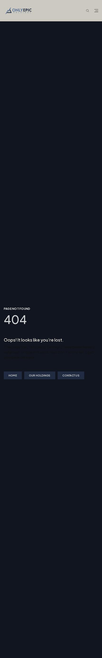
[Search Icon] (87, 11)
